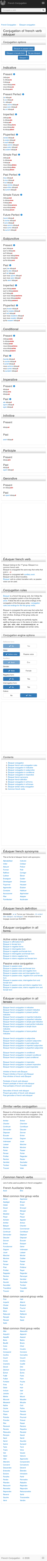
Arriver (22, 1120)
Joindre (6, 1393)
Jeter (5, 1211)
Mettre (5, 1396)
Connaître (24, 1355)
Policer (22, 867)
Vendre (22, 1500)
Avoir (5, 1190)
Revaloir (23, 1432)
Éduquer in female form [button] (16, 53)
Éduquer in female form (12, 944)
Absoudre (23, 1331)
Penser (6, 1153)
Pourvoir (23, 1417)
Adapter (23, 896)
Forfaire (6, 1381)
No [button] (12, 679)
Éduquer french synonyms (18, 777)
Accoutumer (7, 893)
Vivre (22, 1450)
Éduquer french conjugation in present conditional (22, 1055)
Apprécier (23, 1199)
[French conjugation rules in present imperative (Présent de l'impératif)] (14, 386)
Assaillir (6, 1337)
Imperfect (8, 114)
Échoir (5, 1372)
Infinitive (8, 415)
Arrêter (5, 1120)
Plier (5, 896)
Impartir (6, 1302)
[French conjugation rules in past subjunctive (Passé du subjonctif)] (10, 265)
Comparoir (7, 1352)
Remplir (6, 1317)
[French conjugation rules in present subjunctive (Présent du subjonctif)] (14, 245)
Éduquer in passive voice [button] (23, 48)
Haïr (21, 1299)
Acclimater (24, 899)
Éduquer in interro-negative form (15, 956)
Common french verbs (16, 789)
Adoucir (6, 867)
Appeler (23, 1220)
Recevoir (6, 1426)
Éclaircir (23, 1305)
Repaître (23, 1429)
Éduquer (6, 579)
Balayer (6, 1225)
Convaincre (24, 1465)
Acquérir (6, 1334)
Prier (5, 1267)
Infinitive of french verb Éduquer (15, 1071)
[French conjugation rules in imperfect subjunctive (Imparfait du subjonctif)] (16, 285)
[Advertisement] (23, 18)
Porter (22, 1153)
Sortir (22, 1494)
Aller (5, 1331)
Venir (5, 1500)
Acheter (6, 1220)
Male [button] (12, 670)
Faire (22, 1375)
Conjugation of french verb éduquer (22, 32)
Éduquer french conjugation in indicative (18, 1007)
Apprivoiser (24, 893)
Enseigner (7, 878)
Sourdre (23, 1441)
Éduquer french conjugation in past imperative (20, 1067)
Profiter (6, 1156)
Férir (22, 1378)
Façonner (6, 884)
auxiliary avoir (29, 574)
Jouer (22, 1141)
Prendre (6, 1420)
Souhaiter (23, 1162)
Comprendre (25, 1462)
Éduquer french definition (17, 779)
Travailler (23, 1165)
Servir (5, 1441)
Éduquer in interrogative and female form (18, 953)
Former (6, 869)
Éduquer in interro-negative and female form (20, 958)
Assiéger (6, 1202)
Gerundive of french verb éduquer (16, 1090)
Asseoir (23, 1337)
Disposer (6, 1132)
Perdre (5, 1479)
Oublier (23, 1258)
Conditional (10, 329)
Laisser (6, 1144)
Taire (5, 1447)
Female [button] (28, 670)
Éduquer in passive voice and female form (19, 968)
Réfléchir (23, 1314)
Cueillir (22, 1364)
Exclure (6, 1473)
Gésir (5, 1387)
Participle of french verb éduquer (15, 1081)
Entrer (22, 1135)
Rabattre (23, 1482)
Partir (22, 1476)
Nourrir (22, 1311)
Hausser (23, 884)
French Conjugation (17, 3)
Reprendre (7, 1491)
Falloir (5, 1378)
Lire (21, 1393)
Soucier (6, 1282)
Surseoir (23, 1444)
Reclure (23, 1426)
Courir (5, 1358)
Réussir (6, 1320)
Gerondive (10, 478)
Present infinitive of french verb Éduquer (18, 1074)
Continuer (7, 1126)
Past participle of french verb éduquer (17, 1086)
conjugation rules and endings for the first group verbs (21, 604)
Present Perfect (12, 94)
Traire (5, 1450)
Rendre (6, 1429)
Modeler (6, 1214)
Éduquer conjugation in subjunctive (21, 770)
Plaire (5, 1414)
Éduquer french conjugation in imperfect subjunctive (23, 1045)
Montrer (23, 1147)
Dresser (23, 881)
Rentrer (6, 1159)
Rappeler (6, 1273)
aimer (5, 600)
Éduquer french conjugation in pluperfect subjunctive (23, 1048)
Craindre (6, 1364)
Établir (5, 1308)
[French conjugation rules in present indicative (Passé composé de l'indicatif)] (23, 94)
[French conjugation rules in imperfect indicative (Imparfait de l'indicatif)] (16, 114)
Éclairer (23, 887)
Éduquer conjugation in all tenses (20, 784)
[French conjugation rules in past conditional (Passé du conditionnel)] (10, 355)
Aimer (5, 1199)
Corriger (23, 872)
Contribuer (24, 1126)
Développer (7, 881)
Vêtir (5, 1459)
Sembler (6, 1162)
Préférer (23, 1267)
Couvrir (23, 1358)
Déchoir (6, 1370)
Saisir (22, 1320)
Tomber (6, 1165)
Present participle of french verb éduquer (18, 1083)
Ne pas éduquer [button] (34, 53)
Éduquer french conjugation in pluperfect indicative (22, 1019)
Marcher (23, 1144)
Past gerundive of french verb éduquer (18, 1095)
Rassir (22, 1423)
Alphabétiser (8, 861)
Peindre (23, 1411)
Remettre (6, 1488)
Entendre (6, 1470)
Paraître (6, 1476)
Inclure (5, 1390)
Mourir (22, 1396)
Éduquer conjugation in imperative (21, 774)
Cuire (5, 1346)
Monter (6, 1147)
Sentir (22, 1438)
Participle (9, 450)
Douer (5, 1208)
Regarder (23, 1156)
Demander (7, 1129)
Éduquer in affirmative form (13, 942)
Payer (22, 1214)
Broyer (22, 1202)
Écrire (22, 1372)
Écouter (6, 1135)
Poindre (6, 1417)
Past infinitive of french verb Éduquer (17, 1076)
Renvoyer (23, 1276)
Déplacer (23, 1234)
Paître (22, 1408)
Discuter (23, 1129)
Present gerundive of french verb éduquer (19, 1093)
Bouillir (5, 1343)
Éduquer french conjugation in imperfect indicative (22, 1017)
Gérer (22, 1246)
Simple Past (10, 154)
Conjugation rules (15, 590)
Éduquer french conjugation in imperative (18, 1062)
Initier (5, 864)
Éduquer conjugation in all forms (20, 782)
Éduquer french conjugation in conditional (19, 1052)
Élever (22, 875)
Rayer (22, 1270)
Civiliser (23, 864)
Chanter (6, 1123)
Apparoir (23, 1334)
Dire (21, 1367)
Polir (21, 869)
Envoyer (23, 1208)
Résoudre (7, 1432)
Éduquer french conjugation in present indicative (21, 1010)
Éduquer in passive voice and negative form (20, 971)
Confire (6, 1355)
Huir (21, 1387)
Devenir (23, 1467)
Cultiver (6, 875)
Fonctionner (7, 1138)
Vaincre (23, 1456)
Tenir (22, 1447)
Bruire (22, 1343)
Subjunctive (11, 238)
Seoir (5, 1438)
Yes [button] (28, 679)
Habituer (23, 890)
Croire (5, 1361)
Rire (4, 1423)
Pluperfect (9, 134)
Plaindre (6, 1482)
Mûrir (5, 1311)
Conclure (23, 1352)
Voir (4, 1453)
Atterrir (22, 1302)
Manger (23, 1211)
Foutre (22, 1381)
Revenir (6, 1494)
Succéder (6, 1285)
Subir (5, 1323)
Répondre (24, 1488)
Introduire (23, 1473)
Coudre (23, 1349)
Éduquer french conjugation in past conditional (20, 1057)
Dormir (22, 1370)
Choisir (5, 1305)
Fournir (23, 1308)
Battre (22, 1340)
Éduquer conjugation (16, 763)
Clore (5, 1349)
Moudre (23, 1402)
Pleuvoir (23, 1414)
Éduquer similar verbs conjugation (21, 786)
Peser (5, 1217)
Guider (22, 878)
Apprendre (7, 887)
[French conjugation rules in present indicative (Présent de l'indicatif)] (14, 74)
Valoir (5, 1456)
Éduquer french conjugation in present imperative (22, 1064)
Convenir (6, 1465)
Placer (22, 1217)
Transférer (7, 1288)
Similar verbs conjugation (20, 1106)
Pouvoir (6, 1411)
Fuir (21, 1384)
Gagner (23, 1138)
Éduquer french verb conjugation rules (22, 765)
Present (7, 74)
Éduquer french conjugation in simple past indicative (23, 1021)
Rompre (6, 1435)
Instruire (23, 861)
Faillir (5, 1375)
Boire (5, 1340)
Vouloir (22, 1453)
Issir (21, 1390)
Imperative (10, 379)
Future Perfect (11, 214)
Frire (5, 1384)
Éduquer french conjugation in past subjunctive (21, 1043)
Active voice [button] (12, 654)
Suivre (5, 1444)
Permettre (24, 1479)
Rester (22, 1159)
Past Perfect (10, 174)
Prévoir (22, 1420)
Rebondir (6, 1314)
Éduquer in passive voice (12, 966)
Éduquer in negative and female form (17, 951)
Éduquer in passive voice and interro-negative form (22, 985)
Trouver (6, 1168)
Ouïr (21, 1405)
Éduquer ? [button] (23, 57)
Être (21, 1190)
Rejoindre (23, 1485)
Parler (5, 1150)
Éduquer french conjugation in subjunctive (19, 1038)
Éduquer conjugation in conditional (21, 772)
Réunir (22, 1317)
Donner (23, 1132)
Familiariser (7, 899)
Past (5, 265)
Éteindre (23, 1470)
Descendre (7, 1467)
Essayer (23, 1243)
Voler (22, 1168)
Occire (5, 1408)
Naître (5, 1405)
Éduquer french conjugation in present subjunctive (22, 1040)
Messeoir (6, 1402)
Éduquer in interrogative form (14, 949)
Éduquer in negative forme (13, 946)
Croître (22, 1361)
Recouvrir (6, 1485)
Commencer (24, 1228)
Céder (5, 1205)
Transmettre (24, 1497)
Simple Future (11, 194)
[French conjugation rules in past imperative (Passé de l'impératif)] (10, 399)
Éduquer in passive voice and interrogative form (21, 973)
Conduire (6, 890)
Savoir (22, 1435)
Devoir (5, 1367)
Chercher (23, 1123)
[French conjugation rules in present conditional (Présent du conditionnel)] (14, 335)
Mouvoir (6, 1399)
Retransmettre (25, 1491)
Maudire (23, 1399)
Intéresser (7, 1141)
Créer (22, 1205)
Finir (5, 1299)
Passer (22, 1150)
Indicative (9, 67)
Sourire (6, 1497)
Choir (22, 1346)
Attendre (6, 1462)
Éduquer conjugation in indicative (20, 767)
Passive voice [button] (28, 654)
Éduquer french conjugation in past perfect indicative (23, 1024)
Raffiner (6, 872)
